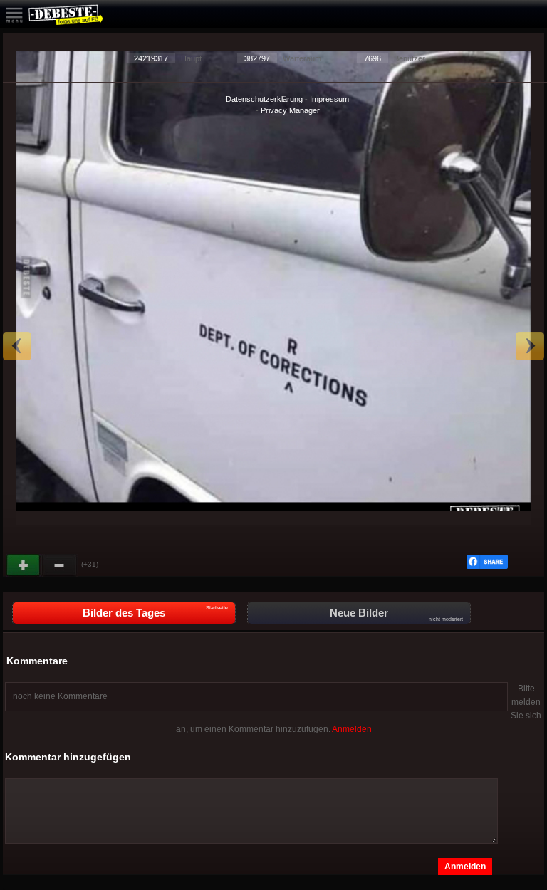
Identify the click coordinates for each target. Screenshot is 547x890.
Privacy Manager (290, 110)
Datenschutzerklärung (264, 99)
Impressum (329, 99)
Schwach (60, 565)
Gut (24, 565)
